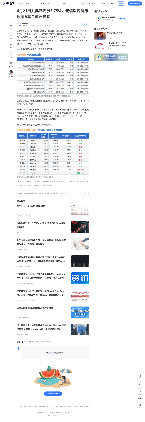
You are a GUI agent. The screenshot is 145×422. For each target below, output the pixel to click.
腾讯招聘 (62, 406)
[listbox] (53, 267)
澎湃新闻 (20, 249)
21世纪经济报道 (22, 300)
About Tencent (28, 406)
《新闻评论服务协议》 (45, 342)
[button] (122, 18)
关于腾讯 (19, 406)
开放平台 (49, 406)
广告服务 (55, 406)
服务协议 (36, 406)
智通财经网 (20, 334)
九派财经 (20, 215)
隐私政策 (42, 406)
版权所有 (55, 415)
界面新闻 (20, 266)
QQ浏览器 (75, 406)
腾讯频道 (82, 406)
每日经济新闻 (21, 283)
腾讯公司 (50, 415)
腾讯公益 (68, 406)
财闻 (18, 232)
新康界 (19, 317)
